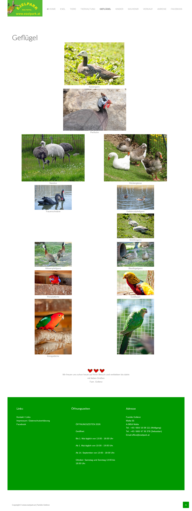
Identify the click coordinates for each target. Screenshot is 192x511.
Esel (62, 9)
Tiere (73, 9)
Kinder (119, 9)
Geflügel (105, 9)
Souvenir (133, 9)
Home (52, 9)
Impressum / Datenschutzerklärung (33, 420)
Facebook (176, 9)
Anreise (161, 9)
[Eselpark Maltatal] (53, 197)
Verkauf (148, 9)
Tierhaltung (88, 9)
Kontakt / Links (23, 417)
